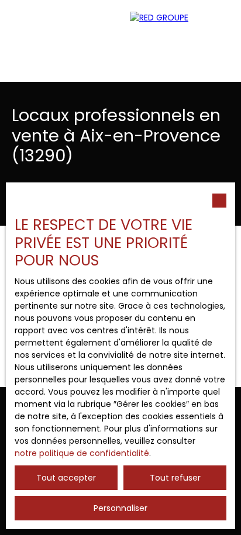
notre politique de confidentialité (82, 453)
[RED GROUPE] (179, 41)
